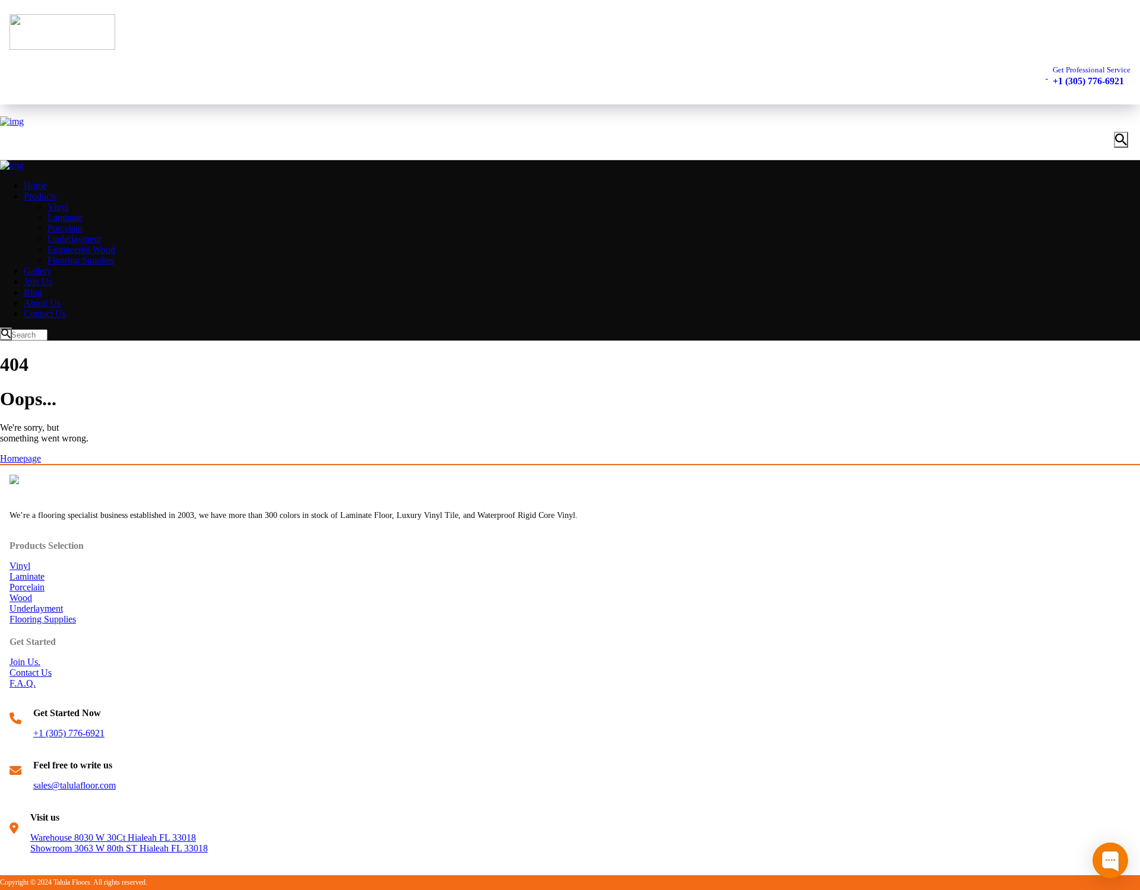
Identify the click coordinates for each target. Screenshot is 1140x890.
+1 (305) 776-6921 (68, 733)
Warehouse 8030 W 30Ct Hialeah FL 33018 (113, 837)
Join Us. (25, 662)
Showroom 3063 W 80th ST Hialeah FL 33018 (119, 848)
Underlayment (36, 608)
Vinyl (20, 566)
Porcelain (27, 587)
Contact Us (31, 673)
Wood (21, 598)
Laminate (27, 576)
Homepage (20, 458)
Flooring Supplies (43, 619)
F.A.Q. (23, 683)
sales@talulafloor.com (74, 785)
